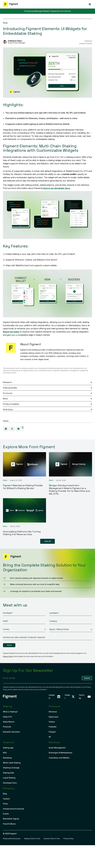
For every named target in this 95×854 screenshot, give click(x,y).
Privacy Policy (8, 656)
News (5, 22)
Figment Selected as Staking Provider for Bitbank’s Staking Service (23, 487)
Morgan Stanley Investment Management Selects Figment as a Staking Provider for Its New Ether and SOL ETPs (69, 489)
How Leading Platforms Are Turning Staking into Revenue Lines (22, 533)
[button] (90, 4)
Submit (9, 645)
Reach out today (11, 331)
